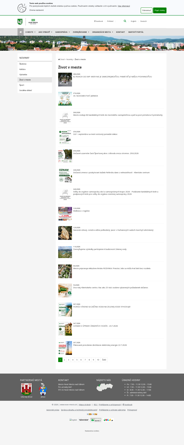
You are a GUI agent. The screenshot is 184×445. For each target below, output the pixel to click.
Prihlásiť (110, 21)
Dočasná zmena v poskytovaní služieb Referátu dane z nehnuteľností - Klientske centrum (111, 172)
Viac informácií (124, 6)
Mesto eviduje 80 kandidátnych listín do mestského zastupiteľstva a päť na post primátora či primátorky (118, 115)
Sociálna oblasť (25, 90)
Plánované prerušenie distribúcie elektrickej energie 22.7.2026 (100, 345)
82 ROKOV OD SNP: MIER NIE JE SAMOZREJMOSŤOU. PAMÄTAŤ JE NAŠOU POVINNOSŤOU (112, 76)
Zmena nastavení (36, 10)
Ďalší (104, 360)
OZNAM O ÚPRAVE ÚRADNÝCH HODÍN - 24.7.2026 (95, 326)
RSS (95, 404)
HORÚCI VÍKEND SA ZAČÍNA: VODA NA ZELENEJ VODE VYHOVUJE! (101, 306)
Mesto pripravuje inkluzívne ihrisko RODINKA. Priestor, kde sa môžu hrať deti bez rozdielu (111, 268)
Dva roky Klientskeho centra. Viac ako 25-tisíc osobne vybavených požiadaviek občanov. (110, 287)
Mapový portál (136, 32)
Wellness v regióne (81, 211)
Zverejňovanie (80, 32)
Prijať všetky (160, 10)
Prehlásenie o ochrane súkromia (112, 410)
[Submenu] (34, 32)
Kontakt (120, 32)
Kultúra (22, 69)
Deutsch (143, 21)
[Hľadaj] (125, 21)
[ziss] (84, 419)
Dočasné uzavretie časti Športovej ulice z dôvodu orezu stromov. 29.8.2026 (106, 153)
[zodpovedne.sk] (95, 419)
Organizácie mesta (101, 32)
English (133, 21)
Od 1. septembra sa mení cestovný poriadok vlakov (95, 134)
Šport (21, 85)
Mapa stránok (85, 404)
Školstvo (22, 64)
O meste (29, 32)
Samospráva (61, 32)
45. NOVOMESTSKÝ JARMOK (85, 95)
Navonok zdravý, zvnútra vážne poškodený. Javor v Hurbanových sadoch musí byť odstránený (113, 230)
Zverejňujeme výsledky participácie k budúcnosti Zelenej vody (100, 249)
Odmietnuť (146, 10)
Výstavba (23, 74)
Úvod (62, 59)
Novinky (69, 59)
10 (98, 360)
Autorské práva (52, 410)
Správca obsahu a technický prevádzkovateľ (79, 410)
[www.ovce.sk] (108, 419)
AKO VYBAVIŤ (44, 32)
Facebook (99, 21)
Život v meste (25, 80)
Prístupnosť (132, 410)
